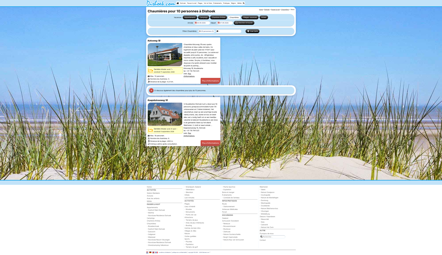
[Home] (177, 3)
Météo (239, 3)
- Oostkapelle (265, 195)
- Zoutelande (265, 206)
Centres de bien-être (192, 228)
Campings (204, 17)
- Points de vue (190, 215)
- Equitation (226, 189)
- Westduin (189, 192)
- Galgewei (151, 234)
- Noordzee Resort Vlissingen (158, 240)
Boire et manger (228, 192)
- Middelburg (265, 214)
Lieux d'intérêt (190, 206)
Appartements (189, 17)
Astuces (150, 196)
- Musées (188, 209)
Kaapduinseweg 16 (158, 100)
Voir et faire (208, 3)
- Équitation (189, 244)
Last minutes (189, 198)
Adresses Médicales (230, 209)
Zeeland (225, 218)
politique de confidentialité (179, 252)
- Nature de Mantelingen (269, 198)
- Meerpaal (151, 237)
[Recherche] (243, 3)
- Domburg (264, 200)
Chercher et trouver (245, 23)
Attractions (189, 217)
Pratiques (226, 3)
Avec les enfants (153, 198)
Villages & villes (190, 231)
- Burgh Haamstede (229, 237)
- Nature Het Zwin (266, 227)
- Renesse (226, 224)
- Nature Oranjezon (267, 192)
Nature (187, 233)
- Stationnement (228, 206)
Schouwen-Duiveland (230, 221)
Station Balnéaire (153, 193)
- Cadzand (264, 225)
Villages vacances (250, 17)
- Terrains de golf (191, 247)
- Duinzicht (151, 232)
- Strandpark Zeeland (193, 187)
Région (233, 3)
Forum (224, 212)
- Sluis (262, 222)
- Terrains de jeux (191, 220)
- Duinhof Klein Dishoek (156, 210)
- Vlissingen (264, 211)
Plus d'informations (210, 81)
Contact (263, 240)
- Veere (262, 189)
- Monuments (190, 212)
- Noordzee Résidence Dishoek (159, 215)
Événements (217, 3)
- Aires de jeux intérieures (194, 223)
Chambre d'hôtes (218, 17)
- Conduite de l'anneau (230, 198)
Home (149, 187)
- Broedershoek (153, 226)
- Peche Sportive (228, 187)
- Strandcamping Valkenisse (158, 245)
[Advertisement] (215, 163)
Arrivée (190, 23)
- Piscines (188, 242)
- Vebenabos (190, 189)
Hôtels (263, 17)
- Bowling (188, 225)
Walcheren (264, 187)
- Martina (150, 213)
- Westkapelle (265, 203)
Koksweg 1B (154, 40)
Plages (200, 3)
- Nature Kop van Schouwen (233, 240)
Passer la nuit (191, 3)
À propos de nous (267, 233)
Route (224, 204)
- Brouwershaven (229, 226)
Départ (213, 23)
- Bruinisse (226, 229)
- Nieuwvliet (264, 219)
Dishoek (183, 3)
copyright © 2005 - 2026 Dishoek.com (198, 252)
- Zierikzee (226, 232)
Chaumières (234, 17)
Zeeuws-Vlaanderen (267, 216)
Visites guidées (190, 236)
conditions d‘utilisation (165, 252)
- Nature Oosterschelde (231, 234)
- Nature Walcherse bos (269, 208)
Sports (187, 239)
